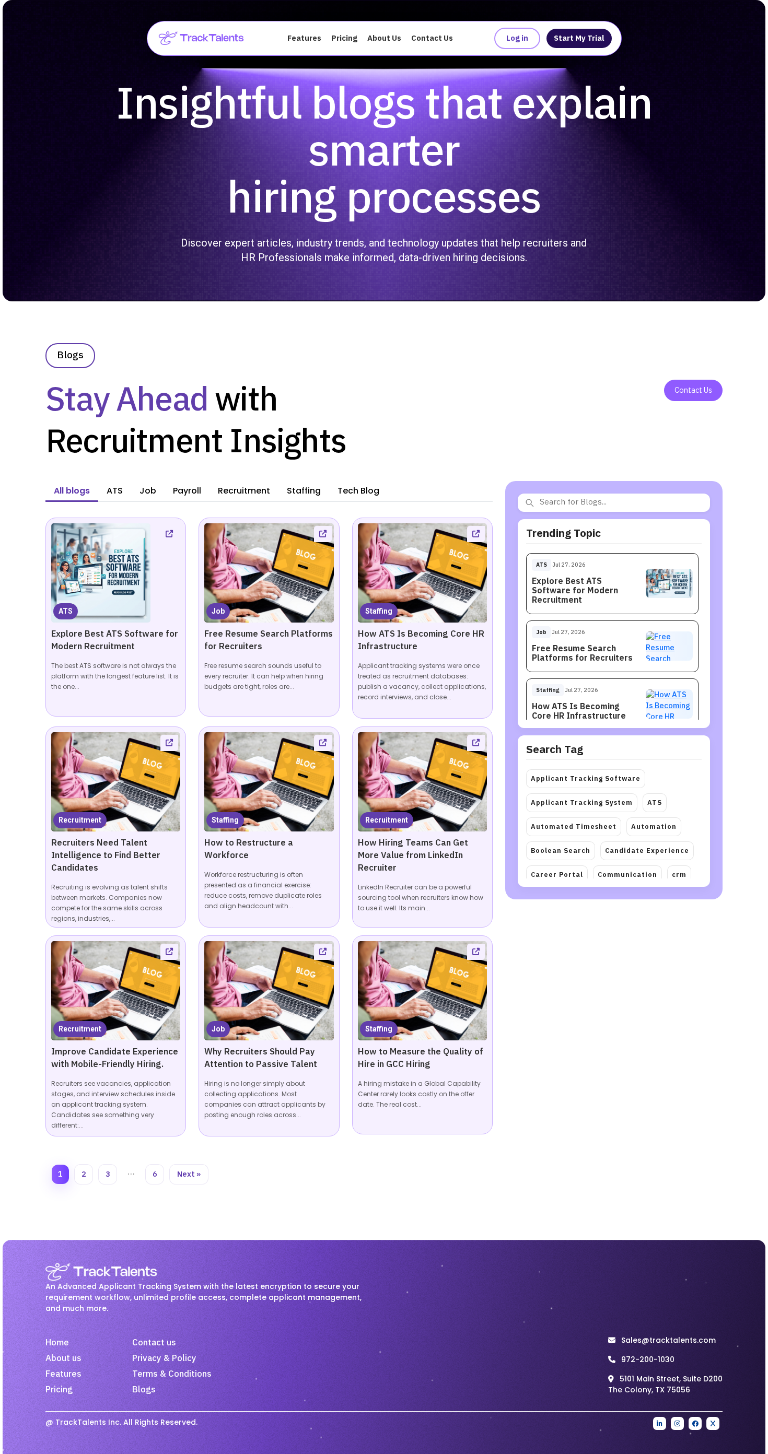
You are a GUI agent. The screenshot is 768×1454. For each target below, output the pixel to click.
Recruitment (80, 820)
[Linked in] (659, 1423)
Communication (627, 875)
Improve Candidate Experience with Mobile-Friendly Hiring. (114, 1058)
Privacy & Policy (164, 1358)
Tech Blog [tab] (358, 491)
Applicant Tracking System (582, 802)
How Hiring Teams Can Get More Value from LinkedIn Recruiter (413, 855)
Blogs (144, 1389)
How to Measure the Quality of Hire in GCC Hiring (420, 1058)
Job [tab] (147, 491)
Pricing (344, 38)
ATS (66, 611)
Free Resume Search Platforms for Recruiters (582, 653)
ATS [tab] (115, 491)
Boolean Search (560, 850)
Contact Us (432, 38)
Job (218, 611)
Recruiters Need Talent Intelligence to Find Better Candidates (105, 855)
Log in (517, 38)
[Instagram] (677, 1423)
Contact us (154, 1342)
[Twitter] (712, 1423)
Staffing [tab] (304, 491)
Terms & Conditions (172, 1374)
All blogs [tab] (72, 491)
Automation (654, 826)
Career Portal (557, 875)
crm (679, 875)
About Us (384, 38)
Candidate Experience (647, 850)
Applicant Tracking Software (586, 778)
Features (304, 38)
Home (57, 1342)
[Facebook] (695, 1423)
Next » (189, 1174)
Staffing (378, 611)
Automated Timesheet (573, 826)
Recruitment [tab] (244, 491)
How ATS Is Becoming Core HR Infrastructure (579, 711)
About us (63, 1358)
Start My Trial (579, 38)
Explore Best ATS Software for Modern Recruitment (114, 640)
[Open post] (169, 534)
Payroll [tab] (187, 491)
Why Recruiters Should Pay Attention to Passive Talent (260, 1058)
